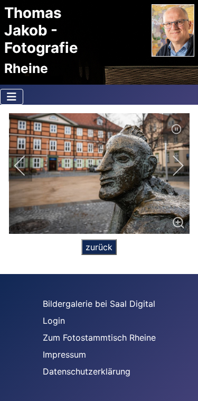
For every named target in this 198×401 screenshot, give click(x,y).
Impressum (64, 354)
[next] (171, 165)
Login (54, 320)
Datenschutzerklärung (86, 371)
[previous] (26, 165)
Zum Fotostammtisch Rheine (99, 337)
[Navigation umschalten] (11, 97)
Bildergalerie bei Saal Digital (99, 303)
